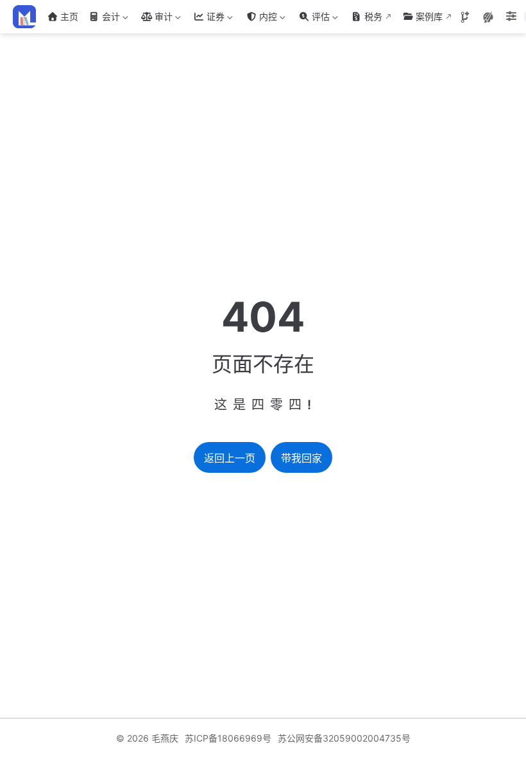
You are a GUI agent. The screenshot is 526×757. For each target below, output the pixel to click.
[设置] (511, 17)
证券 (208, 19)
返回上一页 (229, 458)
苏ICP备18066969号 (228, 738)
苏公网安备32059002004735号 (344, 738)
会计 (103, 19)
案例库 (429, 16)
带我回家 (301, 458)
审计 (156, 19)
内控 (260, 19)
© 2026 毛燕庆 (147, 738)
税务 (373, 16)
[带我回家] (28, 16)
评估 (313, 19)
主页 (69, 16)
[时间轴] (465, 17)
